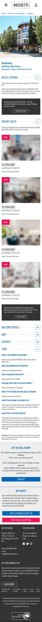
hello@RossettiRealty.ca (10, 554)
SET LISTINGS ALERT (20, 513)
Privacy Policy (25, 590)
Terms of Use (32, 590)
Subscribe (9, 584)
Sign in (4, 172)
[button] (6, 5)
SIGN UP (21, 479)
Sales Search (21, 317)
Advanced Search (21, 111)
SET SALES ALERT (20, 519)
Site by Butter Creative (16, 590)
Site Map (38, 590)
